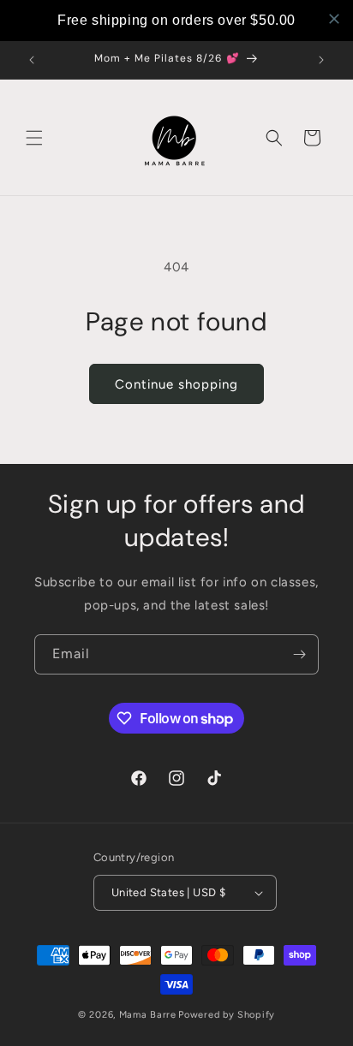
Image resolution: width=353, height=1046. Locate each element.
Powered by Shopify (226, 1014)
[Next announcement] (321, 60)
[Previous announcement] (32, 60)
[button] (34, 138)
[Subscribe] (299, 654)
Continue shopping (176, 384)
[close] (334, 18)
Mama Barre (147, 1014)
